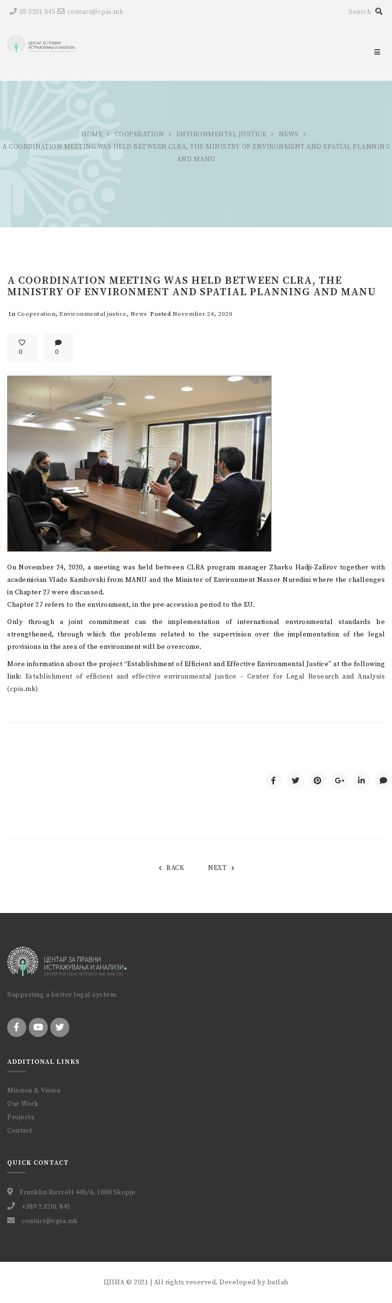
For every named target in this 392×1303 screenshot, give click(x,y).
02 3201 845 (37, 12)
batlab (278, 1282)
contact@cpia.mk (95, 12)
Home (91, 134)
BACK (175, 868)
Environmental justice (221, 134)
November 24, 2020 (203, 314)
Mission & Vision (33, 1090)
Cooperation (139, 134)
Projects (20, 1117)
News (289, 134)
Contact (20, 1130)
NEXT (217, 868)
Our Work (22, 1104)
